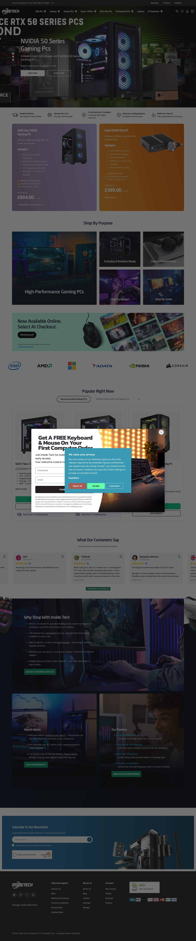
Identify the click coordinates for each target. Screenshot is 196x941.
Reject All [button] (77, 486)
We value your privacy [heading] (82, 454)
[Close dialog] (161, 432)
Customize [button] (114, 486)
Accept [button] (96, 486)
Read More (74, 477)
